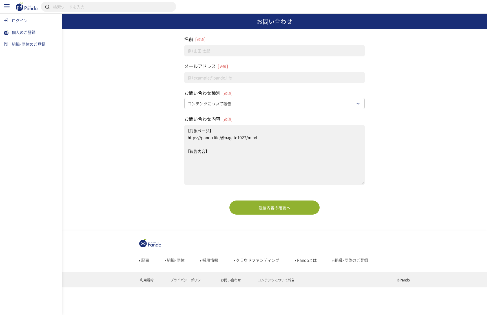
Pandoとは (306, 260)
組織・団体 (175, 260)
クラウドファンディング (257, 260)
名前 (194, 39)
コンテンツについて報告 (276, 280)
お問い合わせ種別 (207, 92)
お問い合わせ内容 (207, 118)
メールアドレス (205, 66)
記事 (144, 260)
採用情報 (210, 260)
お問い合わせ (230, 280)
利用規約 (146, 280)
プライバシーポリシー (186, 280)
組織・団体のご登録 (351, 260)
